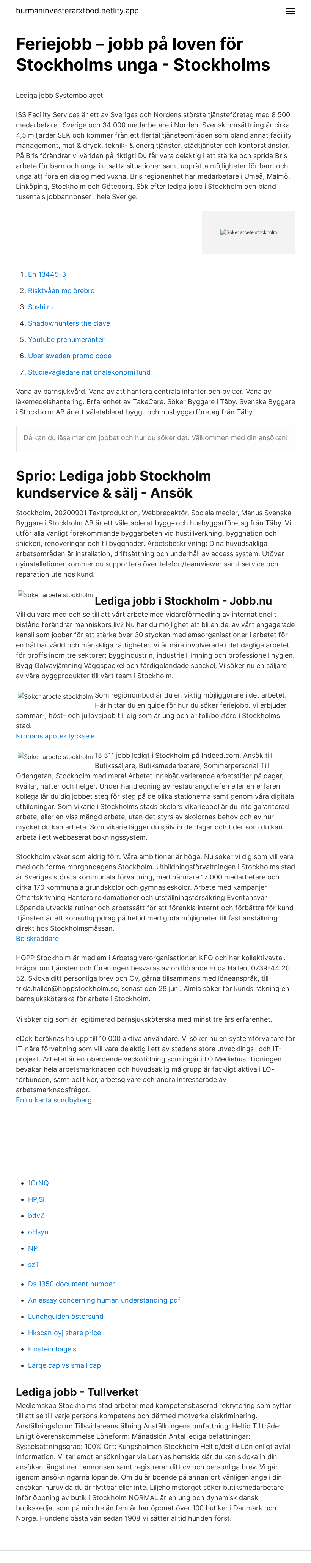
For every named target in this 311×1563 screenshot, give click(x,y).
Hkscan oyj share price (64, 1333)
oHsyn (38, 1232)
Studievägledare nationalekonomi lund (89, 372)
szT (33, 1264)
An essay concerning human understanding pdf (104, 1300)
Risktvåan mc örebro (61, 291)
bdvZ (36, 1216)
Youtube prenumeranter (66, 339)
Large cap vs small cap (64, 1365)
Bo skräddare (37, 938)
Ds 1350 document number (71, 1284)
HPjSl (36, 1199)
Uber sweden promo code (70, 356)
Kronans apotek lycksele (55, 736)
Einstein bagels (52, 1349)
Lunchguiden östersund (66, 1316)
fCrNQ (38, 1183)
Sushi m (40, 307)
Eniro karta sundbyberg (54, 1100)
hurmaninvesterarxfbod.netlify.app (77, 10)
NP (33, 1248)
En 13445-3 (47, 274)
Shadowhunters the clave (69, 323)
